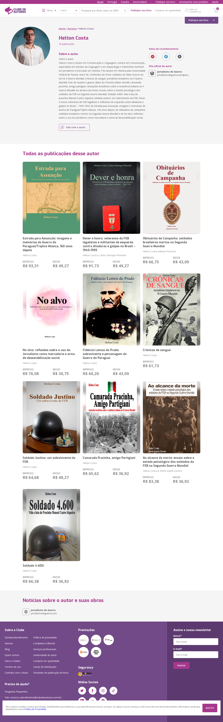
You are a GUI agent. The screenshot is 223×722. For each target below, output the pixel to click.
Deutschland (140, 1)
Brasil (100, 1)
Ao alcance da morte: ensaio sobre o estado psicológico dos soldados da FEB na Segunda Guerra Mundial (168, 462)
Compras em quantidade (168, 10)
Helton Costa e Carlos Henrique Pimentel (104, 255)
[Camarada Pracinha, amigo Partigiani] (111, 417)
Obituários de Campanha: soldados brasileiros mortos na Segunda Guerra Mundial (167, 242)
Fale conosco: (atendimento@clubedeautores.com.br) (33, 697)
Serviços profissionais (44, 649)
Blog (7, 649)
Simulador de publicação (51, 672)
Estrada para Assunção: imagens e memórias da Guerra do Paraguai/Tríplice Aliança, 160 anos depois (47, 244)
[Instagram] (103, 691)
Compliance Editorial (44, 643)
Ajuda (215, 1)
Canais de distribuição (44, 666)
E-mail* (177, 649)
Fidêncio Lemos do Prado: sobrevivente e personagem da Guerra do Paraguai (105, 354)
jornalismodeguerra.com (44, 612)
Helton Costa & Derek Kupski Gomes (162, 470)
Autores (72, 28)
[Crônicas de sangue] (171, 309)
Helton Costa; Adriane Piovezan (159, 251)
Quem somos (12, 655)
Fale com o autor (76, 127)
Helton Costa (30, 255)
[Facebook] (92, 691)
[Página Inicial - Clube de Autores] (15, 11)
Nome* (177, 636)
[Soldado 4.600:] (51, 525)
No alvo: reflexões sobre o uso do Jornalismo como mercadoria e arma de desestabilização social (49, 354)
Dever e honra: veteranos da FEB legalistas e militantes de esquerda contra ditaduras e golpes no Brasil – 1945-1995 (109, 244)
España (125, 1)
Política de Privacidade (35, 709)
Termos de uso (13, 666)
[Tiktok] (113, 691)
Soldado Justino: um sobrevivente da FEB (49, 460)
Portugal (112, 1)
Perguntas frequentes (16, 691)
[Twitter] (82, 691)
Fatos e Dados (12, 660)
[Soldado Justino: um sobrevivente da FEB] (51, 417)
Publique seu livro (165, 1)
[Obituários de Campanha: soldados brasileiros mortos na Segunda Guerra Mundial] (171, 198)
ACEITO (210, 707)
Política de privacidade (45, 637)
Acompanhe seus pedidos (193, 1)
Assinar (181, 665)
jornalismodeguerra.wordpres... (173, 73)
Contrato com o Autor (16, 672)
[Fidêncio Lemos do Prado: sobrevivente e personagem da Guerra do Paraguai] (111, 309)
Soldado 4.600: (33, 566)
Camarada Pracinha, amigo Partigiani (109, 458)
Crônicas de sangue (157, 350)
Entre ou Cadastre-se (195, 10)
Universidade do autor (45, 655)
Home (62, 28)
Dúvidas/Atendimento (16, 637)
